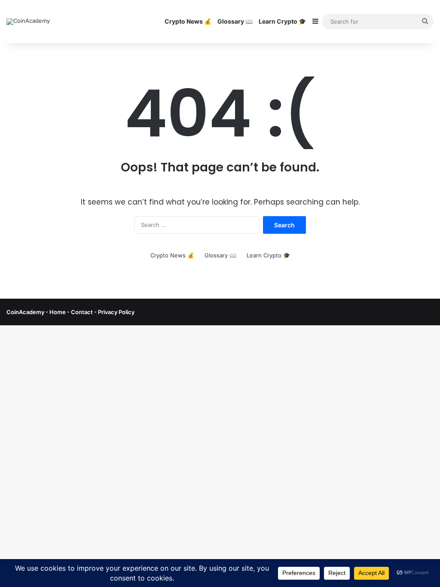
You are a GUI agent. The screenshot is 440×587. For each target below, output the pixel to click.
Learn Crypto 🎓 (282, 21)
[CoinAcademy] (28, 21)
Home (57, 312)
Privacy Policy (115, 312)
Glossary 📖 (235, 21)
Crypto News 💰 (188, 21)
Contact (82, 312)
